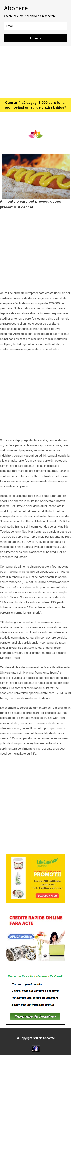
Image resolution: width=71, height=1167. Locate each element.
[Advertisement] (35, 72)
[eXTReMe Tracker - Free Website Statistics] (36, 1048)
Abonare (36, 38)
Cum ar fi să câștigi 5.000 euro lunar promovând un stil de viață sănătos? (35, 105)
